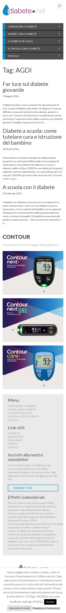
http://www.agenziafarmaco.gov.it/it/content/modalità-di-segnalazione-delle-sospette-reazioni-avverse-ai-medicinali (36, 527)
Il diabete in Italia (20, 41)
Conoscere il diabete (22, 26)
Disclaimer (15, 440)
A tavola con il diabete (24, 48)
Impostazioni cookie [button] (19, 608)
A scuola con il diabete (29, 187)
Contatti (14, 433)
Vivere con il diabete (22, 33)
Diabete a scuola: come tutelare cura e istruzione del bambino (32, 136)
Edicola (13, 55)
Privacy (13, 443)
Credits (13, 447)
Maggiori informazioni (46, 608)
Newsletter (16, 436)
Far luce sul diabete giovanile (25, 86)
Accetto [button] (50, 601)
